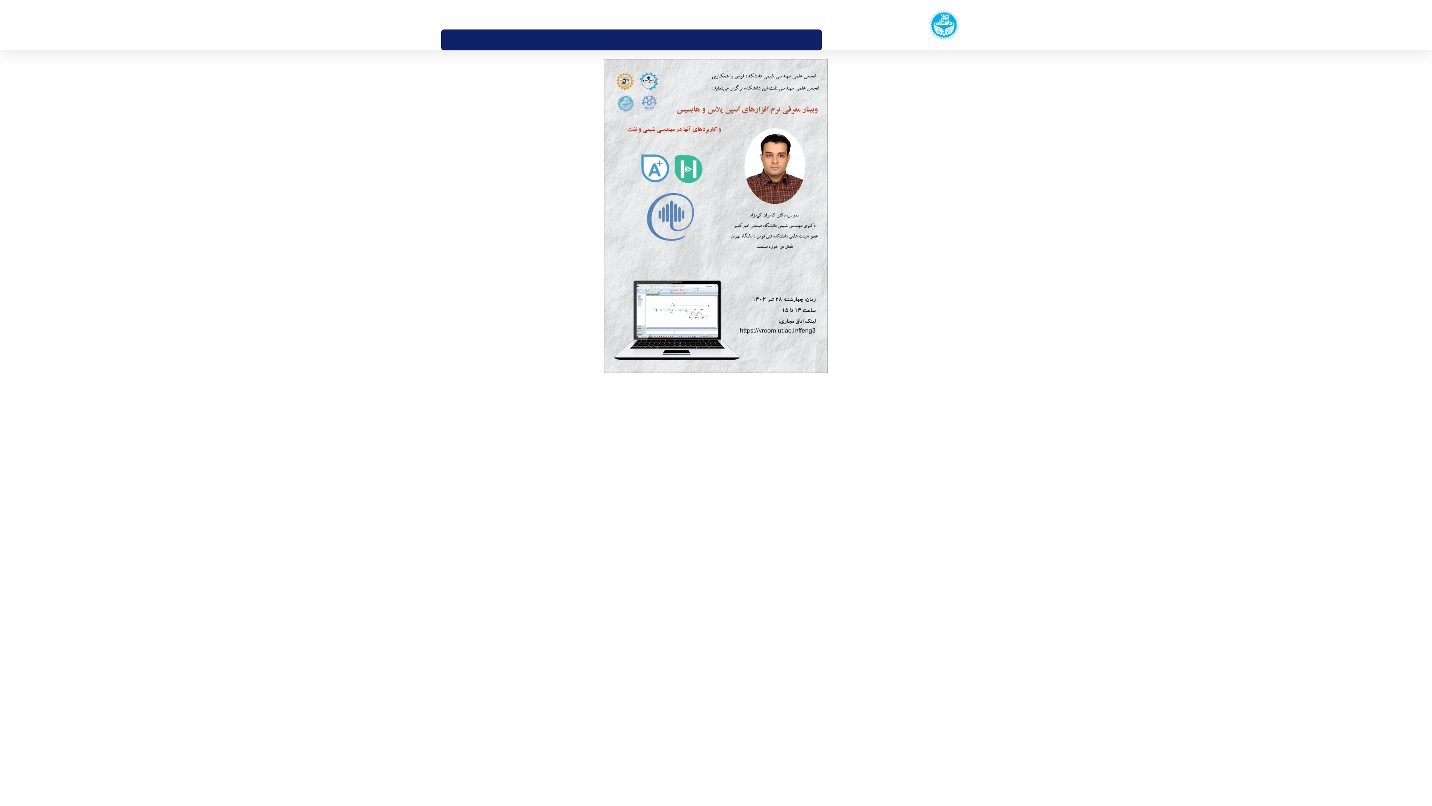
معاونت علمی (872, 666)
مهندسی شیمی (935, 646)
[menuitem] (827, 39)
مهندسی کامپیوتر (933, 707)
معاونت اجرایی (870, 646)
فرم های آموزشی (868, 687)
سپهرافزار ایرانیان (639, 745)
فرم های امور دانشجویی (859, 707)
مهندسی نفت (937, 666)
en (478, 15)
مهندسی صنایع (935, 687)
